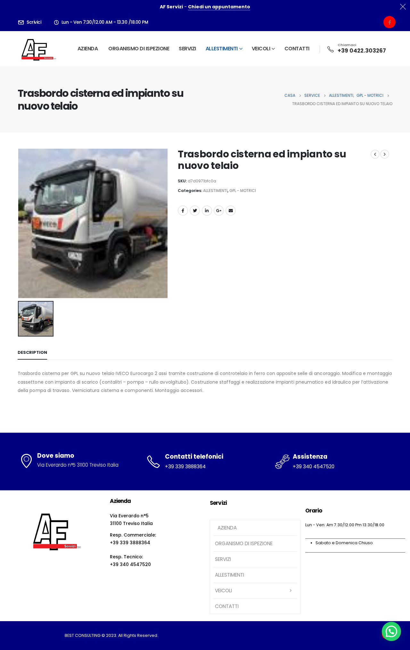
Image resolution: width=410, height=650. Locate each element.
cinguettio (195, 210)
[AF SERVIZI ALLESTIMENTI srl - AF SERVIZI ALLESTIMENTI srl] (37, 49)
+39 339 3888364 (185, 466)
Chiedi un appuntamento (219, 7)
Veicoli (261, 48)
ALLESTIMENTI (222, 48)
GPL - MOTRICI (242, 190)
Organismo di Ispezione (138, 48)
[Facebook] (389, 22)
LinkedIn (207, 210)
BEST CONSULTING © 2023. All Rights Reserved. (111, 635)
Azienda (87, 48)
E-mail (231, 210)
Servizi (187, 48)
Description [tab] (32, 352)
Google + (219, 210)
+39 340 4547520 (313, 466)
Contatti (296, 48)
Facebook (183, 210)
